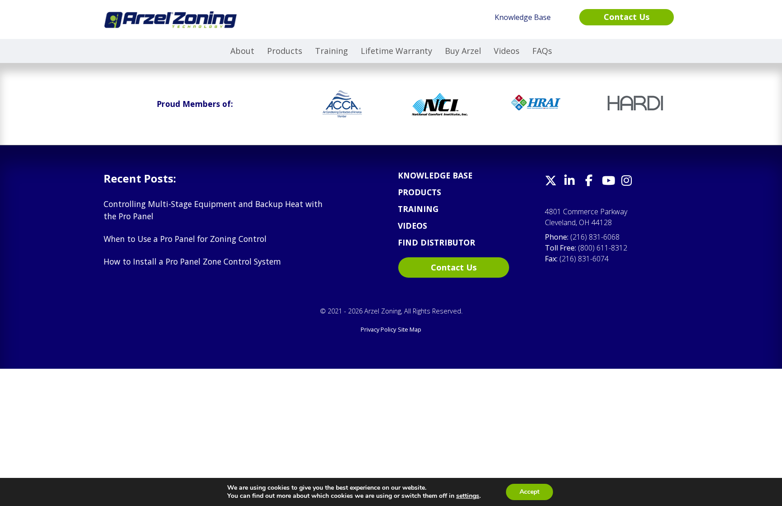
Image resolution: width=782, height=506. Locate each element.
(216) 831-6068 (595, 237)
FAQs (542, 50)
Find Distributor (436, 242)
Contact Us (454, 267)
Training (331, 50)
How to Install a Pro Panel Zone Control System (192, 261)
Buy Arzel (463, 50)
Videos (507, 50)
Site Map (409, 329)
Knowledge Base (435, 175)
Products (284, 50)
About (242, 50)
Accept (529, 491)
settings (467, 496)
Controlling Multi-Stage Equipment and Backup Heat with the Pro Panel (213, 209)
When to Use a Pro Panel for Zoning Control (185, 238)
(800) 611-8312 (602, 248)
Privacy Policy (378, 329)
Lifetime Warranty (396, 50)
